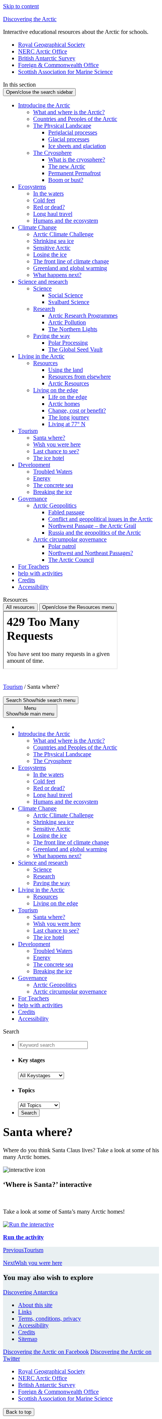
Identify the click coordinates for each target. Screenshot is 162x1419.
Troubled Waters (52, 471)
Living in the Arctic (41, 356)
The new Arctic (66, 166)
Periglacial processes (72, 132)
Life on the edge (67, 397)
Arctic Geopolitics (54, 505)
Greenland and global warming (70, 268)
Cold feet (44, 200)
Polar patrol (62, 546)
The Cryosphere (52, 153)
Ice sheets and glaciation (77, 146)
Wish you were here (57, 444)
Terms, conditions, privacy (49, 1318)
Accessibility (33, 587)
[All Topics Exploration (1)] (39, 1105)
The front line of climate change (71, 261)
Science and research (43, 281)
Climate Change (37, 227)
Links (25, 1312)
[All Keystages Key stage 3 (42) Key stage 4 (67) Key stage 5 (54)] (41, 1075)
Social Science (65, 295)
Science (42, 288)
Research (44, 309)
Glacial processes (68, 139)
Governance (32, 498)
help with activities (40, 573)
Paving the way (51, 336)
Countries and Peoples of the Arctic (75, 119)
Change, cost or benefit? (77, 410)
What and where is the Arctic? (69, 112)
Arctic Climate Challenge (63, 234)
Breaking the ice (52, 492)
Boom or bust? (65, 180)
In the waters (48, 193)
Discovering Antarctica (30, 1292)
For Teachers (33, 566)
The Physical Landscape (62, 125)
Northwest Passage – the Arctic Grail (92, 526)
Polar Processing (68, 342)
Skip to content (21, 6)
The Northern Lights (72, 329)
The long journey (68, 417)
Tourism (28, 431)
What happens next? (57, 275)
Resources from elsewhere (79, 376)
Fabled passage (66, 512)
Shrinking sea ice (53, 241)
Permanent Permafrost (74, 173)
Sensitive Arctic (51, 248)
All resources (20, 607)
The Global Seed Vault (75, 349)
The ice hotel (48, 458)
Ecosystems (32, 186)
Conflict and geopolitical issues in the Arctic (100, 519)
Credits (26, 580)
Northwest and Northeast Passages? (90, 553)
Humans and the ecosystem (65, 220)
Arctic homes (64, 404)
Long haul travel (52, 214)
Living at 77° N (67, 424)
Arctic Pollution (67, 322)
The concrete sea (53, 485)
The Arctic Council (71, 560)
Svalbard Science (68, 302)
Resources (45, 363)
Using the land (65, 370)
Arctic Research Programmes (83, 315)
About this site (35, 1305)
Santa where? (49, 437)
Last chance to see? (56, 451)
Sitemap (27, 1339)
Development (34, 465)
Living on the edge (55, 390)
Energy (41, 478)
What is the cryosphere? (76, 159)
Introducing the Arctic (44, 105)
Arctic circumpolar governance (70, 539)
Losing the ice (50, 254)
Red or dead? (49, 207)
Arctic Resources (68, 383)
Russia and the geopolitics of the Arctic (94, 532)
